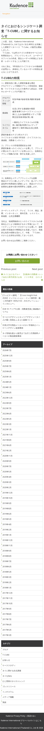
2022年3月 (6, 424)
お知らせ (6, 660)
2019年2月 (6, 529)
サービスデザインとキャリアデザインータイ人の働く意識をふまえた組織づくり (21, 318)
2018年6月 (6, 566)
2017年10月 (7, 603)
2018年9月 (6, 550)
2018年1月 (6, 587)
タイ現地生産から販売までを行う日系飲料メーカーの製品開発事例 (21, 334)
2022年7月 (6, 408)
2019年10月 (7, 498)
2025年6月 (6, 371)
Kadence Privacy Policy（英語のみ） (21, 716)
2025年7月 (6, 366)
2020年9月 (6, 461)
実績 (4, 702)
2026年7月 (6, 350)
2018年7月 (6, 561)
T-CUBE (5, 655)
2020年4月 (6, 477)
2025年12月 (7, 355)
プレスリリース (9, 686)
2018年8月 (6, 556)
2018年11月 (7, 545)
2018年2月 (6, 582)
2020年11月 (7, 456)
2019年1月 (6, 535)
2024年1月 (6, 387)
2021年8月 (6, 440)
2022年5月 (6, 419)
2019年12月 (7, 492)
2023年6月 (6, 392)
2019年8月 (6, 508)
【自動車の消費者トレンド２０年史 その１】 (32, 275)
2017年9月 (6, 608)
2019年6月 (6, 514)
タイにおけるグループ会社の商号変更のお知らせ (11, 277)
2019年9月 (6, 503)
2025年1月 (6, 376)
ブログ (5, 649)
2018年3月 (6, 577)
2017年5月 (6, 630)
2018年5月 (6, 572)
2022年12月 (7, 398)
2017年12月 (7, 593)
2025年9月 (6, 361)
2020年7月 (6, 466)
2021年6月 (6, 445)
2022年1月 (6, 429)
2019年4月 (6, 524)
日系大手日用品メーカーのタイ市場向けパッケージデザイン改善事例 (21, 326)
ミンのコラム (8, 691)
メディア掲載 (8, 697)
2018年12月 (7, 540)
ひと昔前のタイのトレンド (13, 681)
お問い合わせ (22, 260)
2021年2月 (6, 450)
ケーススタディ (9, 665)
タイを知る (7, 676)
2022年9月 (6, 403)
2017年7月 (6, 619)
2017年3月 (6, 635)
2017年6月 (6, 624)
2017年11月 (7, 598)
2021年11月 (7, 434)
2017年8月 (6, 614)
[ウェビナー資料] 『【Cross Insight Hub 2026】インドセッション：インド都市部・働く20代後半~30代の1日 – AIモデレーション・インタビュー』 (21, 299)
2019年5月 (6, 519)
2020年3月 (6, 482)
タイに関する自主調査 (11, 670)
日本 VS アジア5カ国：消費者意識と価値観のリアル (21, 310)
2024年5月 (6, 382)
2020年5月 (6, 471)
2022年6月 (6, 413)
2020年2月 (6, 487)
